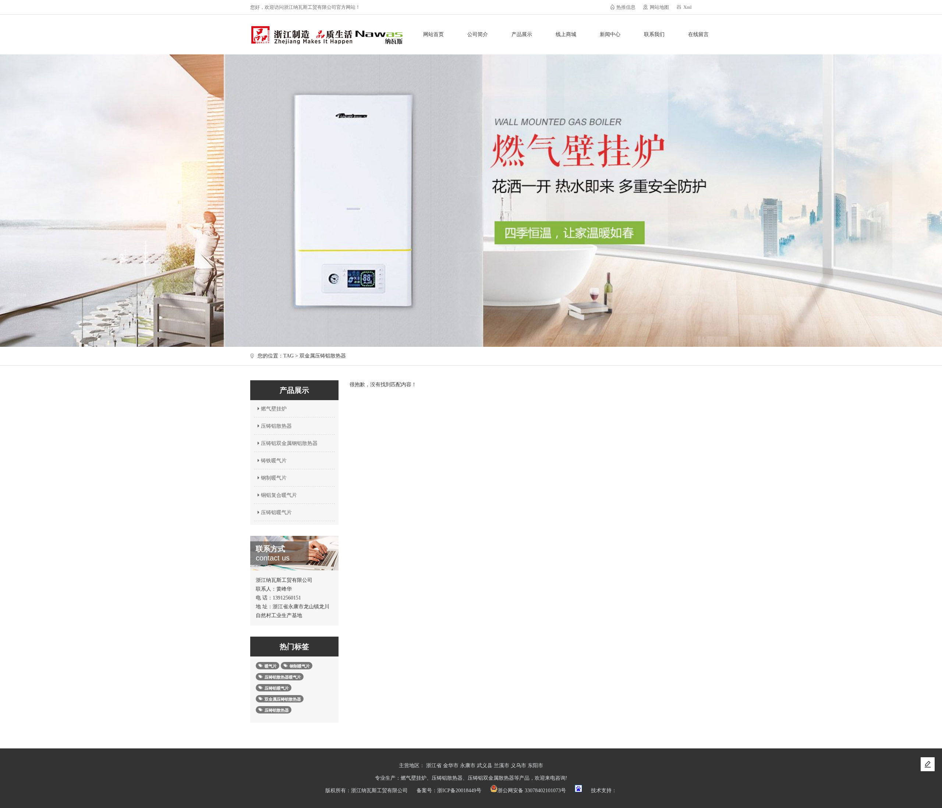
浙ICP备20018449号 (459, 790)
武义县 (484, 765)
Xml (687, 7)
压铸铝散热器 (275, 426)
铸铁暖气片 (273, 460)
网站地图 (659, 7)
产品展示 (521, 34)
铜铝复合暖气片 (278, 495)
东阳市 (535, 765)
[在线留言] (928, 764)
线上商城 (566, 34)
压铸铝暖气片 (275, 512)
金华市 (450, 765)
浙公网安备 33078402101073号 (531, 790)
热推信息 (625, 7)
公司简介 (477, 34)
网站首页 (433, 34)
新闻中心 (610, 34)
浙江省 (434, 765)
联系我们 (654, 34)
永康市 (467, 765)
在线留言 (698, 34)
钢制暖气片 (273, 478)
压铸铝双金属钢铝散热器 (288, 443)
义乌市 (518, 765)
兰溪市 (501, 765)
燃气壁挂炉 (273, 409)
